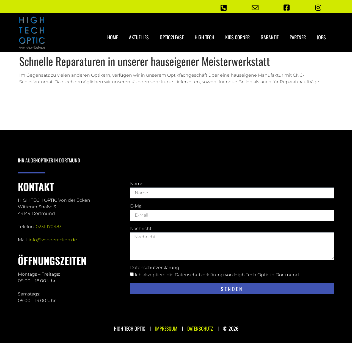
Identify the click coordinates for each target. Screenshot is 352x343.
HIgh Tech (204, 37)
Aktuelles (139, 37)
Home (112, 37)
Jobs (321, 37)
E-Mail (137, 206)
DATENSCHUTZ (200, 328)
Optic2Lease (172, 37)
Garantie (270, 37)
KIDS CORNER (237, 37)
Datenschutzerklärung (154, 267)
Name (137, 184)
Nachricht (141, 228)
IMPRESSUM (166, 328)
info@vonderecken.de (53, 239)
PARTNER (298, 37)
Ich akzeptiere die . (217, 274)
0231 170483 (49, 226)
